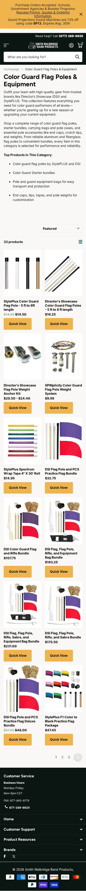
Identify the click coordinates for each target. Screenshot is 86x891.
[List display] (80, 242)
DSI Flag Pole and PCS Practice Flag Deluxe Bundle (21, 721)
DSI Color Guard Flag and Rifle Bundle (20, 551)
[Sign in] (71, 45)
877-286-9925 (19, 807)
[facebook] (5, 856)
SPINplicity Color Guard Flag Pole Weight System (63, 389)
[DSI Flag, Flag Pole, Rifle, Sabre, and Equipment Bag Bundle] (22, 604)
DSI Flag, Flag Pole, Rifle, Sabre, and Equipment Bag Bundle (21, 637)
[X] (13, 856)
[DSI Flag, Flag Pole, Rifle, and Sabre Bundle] (64, 604)
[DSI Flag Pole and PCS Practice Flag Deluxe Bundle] (22, 688)
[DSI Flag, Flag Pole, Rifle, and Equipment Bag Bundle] (64, 520)
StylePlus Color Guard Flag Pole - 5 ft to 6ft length (21, 305)
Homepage (11, 69)
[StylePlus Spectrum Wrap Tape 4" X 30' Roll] (22, 440)
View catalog (6, 45)
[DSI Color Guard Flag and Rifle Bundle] (22, 520)
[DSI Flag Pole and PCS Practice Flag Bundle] (64, 440)
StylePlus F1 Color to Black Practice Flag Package (61, 721)
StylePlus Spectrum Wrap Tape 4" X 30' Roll (22, 471)
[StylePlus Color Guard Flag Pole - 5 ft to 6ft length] (22, 272)
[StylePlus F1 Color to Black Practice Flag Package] (64, 688)
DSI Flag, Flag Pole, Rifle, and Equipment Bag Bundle (61, 553)
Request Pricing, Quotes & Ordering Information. (43, 14)
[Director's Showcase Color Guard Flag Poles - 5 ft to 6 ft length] (64, 272)
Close (81, 14)
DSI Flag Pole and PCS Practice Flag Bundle (62, 471)
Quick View (18, 324)
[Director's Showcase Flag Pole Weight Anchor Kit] (22, 356)
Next (78, 757)
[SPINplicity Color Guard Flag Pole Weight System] (64, 356)
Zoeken (77, 57)
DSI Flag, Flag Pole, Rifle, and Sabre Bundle (63, 635)
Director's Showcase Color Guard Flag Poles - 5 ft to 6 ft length (63, 305)
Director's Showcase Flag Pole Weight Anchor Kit (20, 389)
